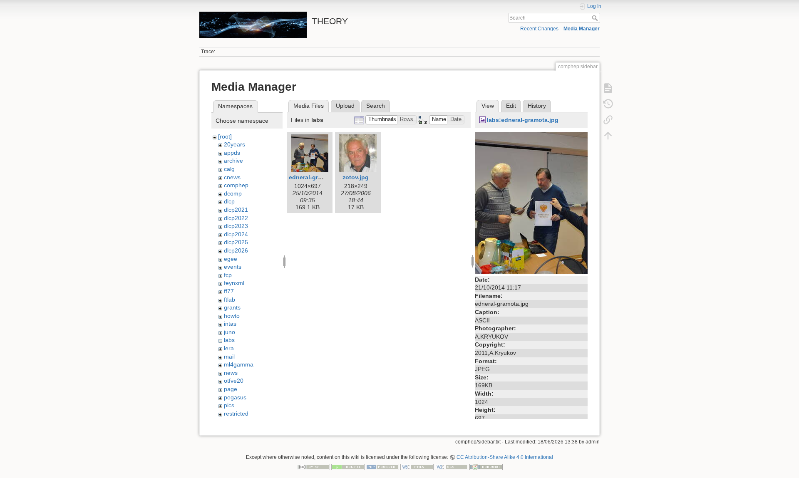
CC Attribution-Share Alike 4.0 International (505, 457)
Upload (345, 105)
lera (229, 348)
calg (229, 169)
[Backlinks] (608, 120)
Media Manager (581, 29)
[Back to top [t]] (608, 136)
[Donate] (348, 467)
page (230, 389)
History (537, 105)
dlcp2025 (236, 242)
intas (230, 323)
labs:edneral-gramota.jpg (522, 119)
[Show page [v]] (608, 88)
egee (230, 258)
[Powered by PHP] (382, 467)
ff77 (229, 291)
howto (232, 315)
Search (596, 18)
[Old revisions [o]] (608, 104)
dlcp (229, 201)
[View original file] (531, 202)
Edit (511, 105)
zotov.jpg (355, 177)
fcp (228, 275)
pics (229, 405)
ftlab (229, 299)
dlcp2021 (236, 209)
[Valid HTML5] (417, 467)
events (232, 266)
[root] (225, 136)
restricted (236, 413)
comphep (236, 185)
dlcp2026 (236, 250)
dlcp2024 (236, 234)
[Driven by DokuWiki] (486, 467)
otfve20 (233, 380)
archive (233, 160)
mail (229, 356)
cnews (232, 177)
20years (234, 144)
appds (232, 152)
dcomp (233, 193)
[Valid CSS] (451, 467)
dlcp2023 (236, 226)
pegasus (235, 397)
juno (229, 332)
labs (229, 340)
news (231, 372)
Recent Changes (539, 29)
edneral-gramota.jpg (317, 177)
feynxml (234, 283)
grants (232, 307)
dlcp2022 (236, 218)
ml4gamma (238, 364)
